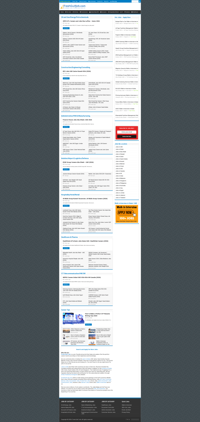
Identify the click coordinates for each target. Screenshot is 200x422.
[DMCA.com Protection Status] (135, 419)
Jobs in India (119, 176)
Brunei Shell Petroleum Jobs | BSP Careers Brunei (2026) (98, 57)
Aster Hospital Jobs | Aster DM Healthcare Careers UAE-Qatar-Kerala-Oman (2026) (73, 266)
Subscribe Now (126, 136)
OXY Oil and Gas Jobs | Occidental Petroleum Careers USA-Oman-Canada (73, 57)
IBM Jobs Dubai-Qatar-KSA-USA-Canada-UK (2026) (98, 289)
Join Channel (128, 323)
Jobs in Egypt (120, 190)
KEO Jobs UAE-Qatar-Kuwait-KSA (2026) (77, 71)
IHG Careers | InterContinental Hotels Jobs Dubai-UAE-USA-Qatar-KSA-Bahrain (100, 229)
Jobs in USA (119, 168)
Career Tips (75, 1)
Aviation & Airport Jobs (88, 410)
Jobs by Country (82, 1)
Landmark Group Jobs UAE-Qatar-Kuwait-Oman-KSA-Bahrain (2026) (72, 210)
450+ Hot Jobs (126, 407)
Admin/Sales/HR (95, 12)
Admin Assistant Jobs (108, 410)
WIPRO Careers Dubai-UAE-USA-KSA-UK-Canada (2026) (82, 277)
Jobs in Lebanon (120, 195)
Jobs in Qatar (120, 156)
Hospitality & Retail (114, 12)
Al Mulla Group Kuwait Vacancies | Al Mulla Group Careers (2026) (85, 198)
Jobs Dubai (96, 387)
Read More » (66, 28)
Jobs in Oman (120, 166)
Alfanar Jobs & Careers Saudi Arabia (98, 107)
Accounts (104, 12)
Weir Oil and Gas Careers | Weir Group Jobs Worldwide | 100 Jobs (99, 101)
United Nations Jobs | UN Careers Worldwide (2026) (98, 144)
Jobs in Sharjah (120, 154)
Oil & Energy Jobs (66, 405)
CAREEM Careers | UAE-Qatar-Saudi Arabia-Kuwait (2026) (98, 295)
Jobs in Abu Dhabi (121, 151)
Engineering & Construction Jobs (89, 412)
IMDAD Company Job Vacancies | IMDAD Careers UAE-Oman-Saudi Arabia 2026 (99, 254)
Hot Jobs (69, 12)
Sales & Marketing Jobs (88, 405)
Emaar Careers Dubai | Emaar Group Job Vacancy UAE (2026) (99, 217)
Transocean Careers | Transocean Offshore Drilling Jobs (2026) (98, 45)
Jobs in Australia (120, 185)
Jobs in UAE (119, 147)
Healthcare (135, 12)
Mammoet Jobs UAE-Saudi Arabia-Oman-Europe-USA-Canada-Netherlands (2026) (74, 83)
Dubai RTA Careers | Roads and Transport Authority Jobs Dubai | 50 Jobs (100, 132)
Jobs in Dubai (119, 149)
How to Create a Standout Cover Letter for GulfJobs (78, 335)
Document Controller (108, 407)
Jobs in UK (119, 173)
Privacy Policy (126, 412)
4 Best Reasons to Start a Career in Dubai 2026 (78, 329)
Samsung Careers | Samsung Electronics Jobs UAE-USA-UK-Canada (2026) (74, 289)
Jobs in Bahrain (120, 164)
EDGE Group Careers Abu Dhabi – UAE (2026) (78, 162)
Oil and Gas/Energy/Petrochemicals (75, 17)
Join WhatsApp (113, 1)
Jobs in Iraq (119, 188)
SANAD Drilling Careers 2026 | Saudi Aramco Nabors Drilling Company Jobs (99, 51)
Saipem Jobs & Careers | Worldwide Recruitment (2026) (72, 33)
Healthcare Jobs (106, 405)
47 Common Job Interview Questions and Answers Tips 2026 (78, 342)
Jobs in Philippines (121, 183)
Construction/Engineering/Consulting (75, 67)
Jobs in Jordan (120, 193)
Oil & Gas (76, 12)
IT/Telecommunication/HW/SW (73, 273)
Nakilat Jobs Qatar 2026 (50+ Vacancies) (100, 174)
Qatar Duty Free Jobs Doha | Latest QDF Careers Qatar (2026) (100, 223)
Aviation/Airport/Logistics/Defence (75, 158)
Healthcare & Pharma (69, 237)
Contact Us (99, 1)
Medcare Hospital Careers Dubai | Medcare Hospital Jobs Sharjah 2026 (99, 265)
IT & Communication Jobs (89, 407)
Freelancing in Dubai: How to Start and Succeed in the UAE (103, 330)
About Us (106, 1)
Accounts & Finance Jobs (68, 410)
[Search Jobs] (140, 1)
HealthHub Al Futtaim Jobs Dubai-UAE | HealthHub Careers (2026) (85, 241)
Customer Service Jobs (108, 412)
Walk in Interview (92, 1)
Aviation (128, 12)
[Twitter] (127, 419)
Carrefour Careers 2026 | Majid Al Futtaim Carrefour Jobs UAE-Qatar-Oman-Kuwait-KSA (72, 217)
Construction (84, 12)
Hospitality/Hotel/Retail (70, 195)
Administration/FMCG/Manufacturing (75, 116)
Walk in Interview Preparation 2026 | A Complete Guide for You (102, 342)
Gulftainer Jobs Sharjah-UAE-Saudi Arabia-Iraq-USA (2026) (72, 180)
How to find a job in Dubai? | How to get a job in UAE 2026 (103, 336)
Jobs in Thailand (120, 197)
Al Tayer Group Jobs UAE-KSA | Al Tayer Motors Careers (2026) (74, 132)
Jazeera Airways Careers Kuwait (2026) (73, 174)
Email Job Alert (126, 410)
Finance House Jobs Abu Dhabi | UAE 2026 (77, 120)
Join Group (129, 259)
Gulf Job (78, 419)
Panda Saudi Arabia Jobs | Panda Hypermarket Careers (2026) (72, 138)
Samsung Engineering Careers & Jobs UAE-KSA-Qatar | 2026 (73, 95)
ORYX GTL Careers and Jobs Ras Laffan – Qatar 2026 (81, 21)
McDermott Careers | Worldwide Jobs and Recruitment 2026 (99, 89)
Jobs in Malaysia (120, 178)
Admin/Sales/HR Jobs (67, 407)
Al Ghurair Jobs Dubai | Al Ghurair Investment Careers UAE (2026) (71, 107)
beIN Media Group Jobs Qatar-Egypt (73, 295)
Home (62, 12)
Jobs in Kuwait (120, 161)
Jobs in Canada (120, 171)
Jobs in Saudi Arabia (122, 159)
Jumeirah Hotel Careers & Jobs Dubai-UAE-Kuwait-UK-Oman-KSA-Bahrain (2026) (73, 224)
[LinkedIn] (129, 419)
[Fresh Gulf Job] (72, 6)
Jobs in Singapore (121, 180)
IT (122, 12)
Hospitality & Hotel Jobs (68, 412)
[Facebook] (126, 419)
